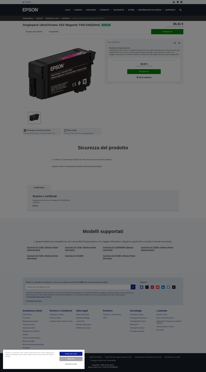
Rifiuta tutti (71, 358)
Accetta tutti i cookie (71, 353)
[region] (44, 359)
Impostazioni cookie (71, 363)
